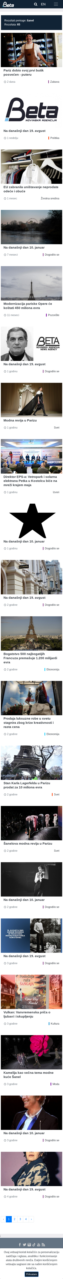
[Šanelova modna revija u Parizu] (31, 823)
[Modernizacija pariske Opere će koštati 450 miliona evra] (31, 283)
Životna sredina (50, 198)
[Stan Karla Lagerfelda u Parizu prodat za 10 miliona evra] (31, 763)
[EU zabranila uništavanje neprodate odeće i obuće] (31, 166)
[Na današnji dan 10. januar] (31, 227)
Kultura (55, 1023)
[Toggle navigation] (55, 4)
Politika (54, 138)
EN (43, 4)
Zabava (54, 81)
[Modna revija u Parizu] (31, 400)
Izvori (56, 492)
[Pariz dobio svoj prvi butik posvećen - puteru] (31, 50)
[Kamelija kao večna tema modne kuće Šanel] (31, 1052)
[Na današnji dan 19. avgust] (31, 110)
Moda (56, 1084)
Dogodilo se (52, 254)
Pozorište (53, 315)
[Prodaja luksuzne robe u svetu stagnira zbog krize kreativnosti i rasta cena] (31, 698)
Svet (56, 427)
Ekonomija (53, 669)
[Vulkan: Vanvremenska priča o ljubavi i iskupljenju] (31, 992)
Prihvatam (31, 1274)
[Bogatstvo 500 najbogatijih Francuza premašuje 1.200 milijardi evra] (31, 633)
